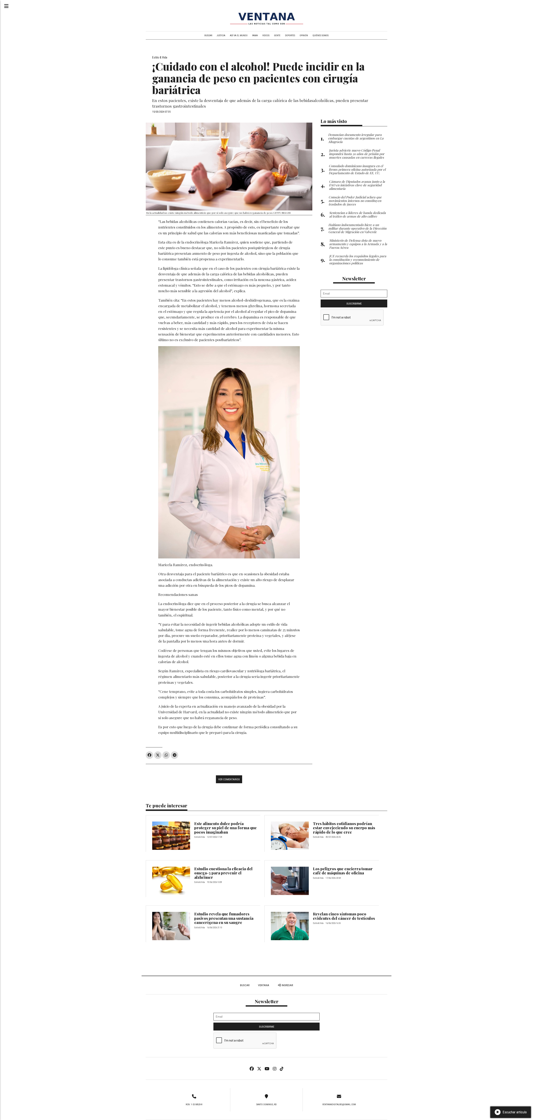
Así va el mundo (239, 35)
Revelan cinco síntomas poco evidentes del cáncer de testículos (344, 916)
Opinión (304, 35)
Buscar (208, 35)
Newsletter (354, 278)
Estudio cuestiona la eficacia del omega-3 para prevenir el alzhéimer (223, 873)
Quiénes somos (321, 35)
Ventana (263, 985)
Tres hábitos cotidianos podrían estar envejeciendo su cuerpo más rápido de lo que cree (344, 828)
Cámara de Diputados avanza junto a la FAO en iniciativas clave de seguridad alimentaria (357, 185)
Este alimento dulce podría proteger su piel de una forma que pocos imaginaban (225, 828)
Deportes (290, 35)
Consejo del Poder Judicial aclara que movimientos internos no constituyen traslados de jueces (355, 200)
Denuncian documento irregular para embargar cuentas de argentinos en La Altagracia (356, 138)
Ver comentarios (229, 779)
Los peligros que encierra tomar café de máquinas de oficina (343, 871)
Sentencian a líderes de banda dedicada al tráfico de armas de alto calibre (357, 214)
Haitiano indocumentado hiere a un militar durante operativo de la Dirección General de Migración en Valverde (357, 228)
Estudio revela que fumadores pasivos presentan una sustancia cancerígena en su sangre (223, 918)
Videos (265, 35)
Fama (255, 35)
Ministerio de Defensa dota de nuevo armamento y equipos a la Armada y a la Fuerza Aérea (358, 244)
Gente (277, 35)
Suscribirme (354, 303)
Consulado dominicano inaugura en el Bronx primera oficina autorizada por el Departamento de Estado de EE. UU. (357, 169)
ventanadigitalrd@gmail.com (339, 1104)
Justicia (221, 35)
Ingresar (287, 985)
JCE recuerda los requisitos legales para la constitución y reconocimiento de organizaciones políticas (357, 259)
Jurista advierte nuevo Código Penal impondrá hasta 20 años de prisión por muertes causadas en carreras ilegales (356, 153)
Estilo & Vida (159, 57)
